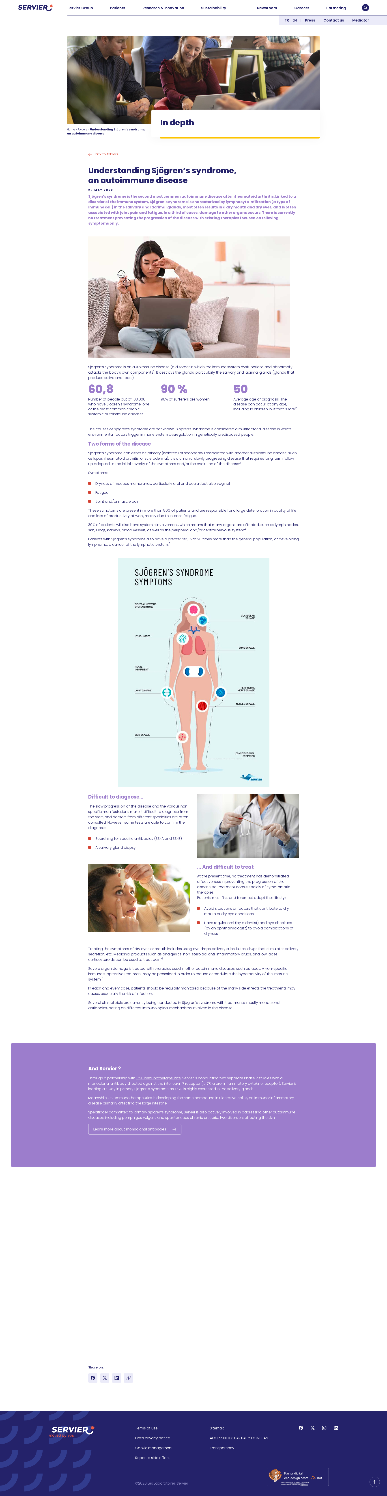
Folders (82, 129)
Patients (117, 8)
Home (71, 129)
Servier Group (80, 8)
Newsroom (267, 8)
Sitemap (217, 1428)
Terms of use (146, 1428)
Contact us (333, 20)
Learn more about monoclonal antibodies (129, 1129)
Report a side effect (152, 1457)
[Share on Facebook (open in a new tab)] (92, 1378)
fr (287, 20)
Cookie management (154, 1448)
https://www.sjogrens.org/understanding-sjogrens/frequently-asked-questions (162, 1324)
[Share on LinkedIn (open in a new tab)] (116, 1378)
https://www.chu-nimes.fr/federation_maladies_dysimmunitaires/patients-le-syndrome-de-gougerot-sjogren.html (195, 1356)
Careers (301, 8)
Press (310, 20)
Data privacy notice (152, 1438)
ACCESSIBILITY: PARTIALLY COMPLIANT (240, 1438)
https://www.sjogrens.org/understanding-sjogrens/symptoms (148, 1351)
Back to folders (106, 154)
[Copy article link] (128, 1378)
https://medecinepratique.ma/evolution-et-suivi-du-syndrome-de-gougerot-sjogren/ (170, 1335)
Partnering (336, 8)
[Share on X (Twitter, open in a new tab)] (104, 1378)
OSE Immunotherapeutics (158, 1078)
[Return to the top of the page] (375, 1482)
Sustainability (213, 8)
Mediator (360, 20)
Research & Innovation (163, 8)
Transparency (222, 1448)
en (294, 20)
